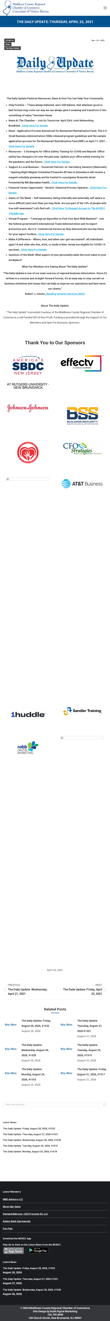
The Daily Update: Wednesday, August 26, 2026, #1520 (35, 1050)
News (8, 44)
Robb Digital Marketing (63, 1311)
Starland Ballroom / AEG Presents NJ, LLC (25, 1214)
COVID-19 (10, 40)
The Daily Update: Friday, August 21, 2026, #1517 (92, 1072)
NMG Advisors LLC (13, 1199)
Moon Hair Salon (12, 1206)
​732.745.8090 (55, 1314)
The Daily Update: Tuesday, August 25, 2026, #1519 (89, 1050)
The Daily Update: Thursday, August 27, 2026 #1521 (89, 1026)
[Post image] (11, 1024)
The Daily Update (12, 48)
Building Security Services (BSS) (65, 293)
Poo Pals (8, 1228)
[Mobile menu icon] (105, 8)
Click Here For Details (35, 125)
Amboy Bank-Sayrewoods (17, 1221)
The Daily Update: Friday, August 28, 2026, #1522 (36, 1023)
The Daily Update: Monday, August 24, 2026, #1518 (33, 1074)
